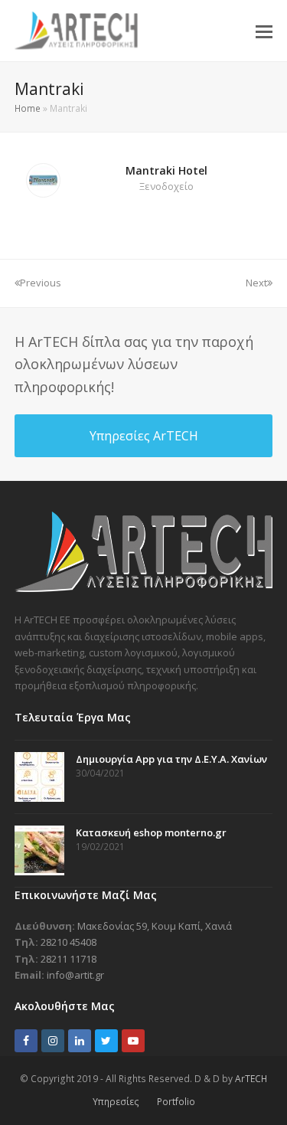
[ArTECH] (143, 588)
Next (256, 282)
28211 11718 (68, 959)
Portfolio (176, 1101)
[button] (264, 30)
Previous (40, 282)
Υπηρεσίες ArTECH (144, 435)
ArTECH (251, 1078)
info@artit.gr (75, 975)
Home (28, 108)
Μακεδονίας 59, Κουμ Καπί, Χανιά (154, 926)
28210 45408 (68, 942)
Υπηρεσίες (116, 1101)
